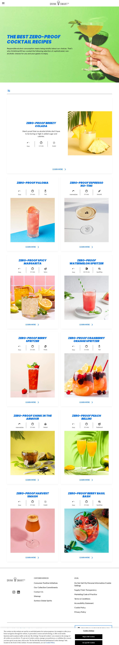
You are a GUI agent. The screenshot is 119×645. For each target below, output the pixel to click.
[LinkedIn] (18, 592)
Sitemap (37, 596)
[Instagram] (13, 592)
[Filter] (9, 91)
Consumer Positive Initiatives (46, 583)
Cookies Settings (88, 631)
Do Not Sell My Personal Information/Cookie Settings (92, 584)
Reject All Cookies (89, 636)
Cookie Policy (80, 607)
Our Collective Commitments (46, 587)
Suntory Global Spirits (43, 600)
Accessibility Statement (84, 603)
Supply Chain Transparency (85, 590)
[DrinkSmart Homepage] (59, 3)
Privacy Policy (80, 612)
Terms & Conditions (82, 598)
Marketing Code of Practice (85, 594)
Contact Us (38, 592)
